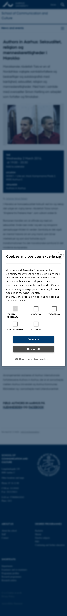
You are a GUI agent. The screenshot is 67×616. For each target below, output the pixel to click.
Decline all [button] (33, 349)
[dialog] (33, 308)
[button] (33, 359)
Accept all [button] (34, 339)
